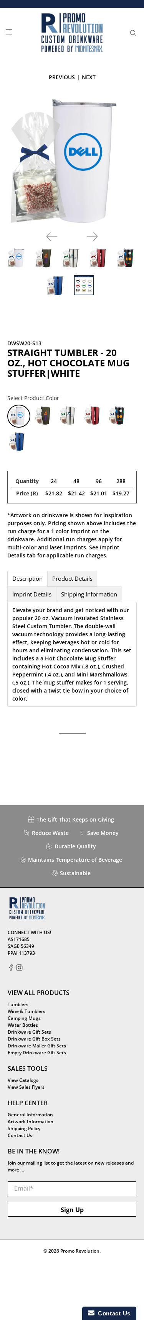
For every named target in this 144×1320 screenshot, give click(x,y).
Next (89, 77)
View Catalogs (23, 1080)
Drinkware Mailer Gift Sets (37, 1045)
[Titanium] (44, 416)
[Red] (93, 416)
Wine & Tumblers (26, 1011)
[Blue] (18, 441)
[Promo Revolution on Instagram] (19, 969)
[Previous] (52, 236)
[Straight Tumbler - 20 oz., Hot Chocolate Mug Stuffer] (71, 160)
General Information (30, 1114)
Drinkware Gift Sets (29, 1032)
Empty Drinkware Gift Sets (37, 1052)
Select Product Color (33, 398)
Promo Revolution (79, 1251)
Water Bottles (23, 1025)
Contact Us (20, 1135)
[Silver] (68, 416)
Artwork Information (30, 1121)
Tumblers (18, 1004)
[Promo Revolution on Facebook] (11, 969)
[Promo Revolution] (72, 33)
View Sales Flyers (26, 1087)
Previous (62, 77)
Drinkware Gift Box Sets (34, 1039)
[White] (18, 416)
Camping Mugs (24, 1018)
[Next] (92, 236)
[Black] (118, 416)
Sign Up (72, 1210)
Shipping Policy (24, 1128)
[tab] (27, 578)
